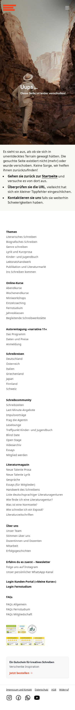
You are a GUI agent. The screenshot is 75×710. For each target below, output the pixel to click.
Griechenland (15, 374)
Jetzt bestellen (19, 673)
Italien (10, 369)
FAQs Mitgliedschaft (19, 614)
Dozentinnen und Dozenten (24, 541)
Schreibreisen (15, 354)
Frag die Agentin (17, 420)
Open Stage (13, 440)
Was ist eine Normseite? (21, 504)
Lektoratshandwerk (18, 262)
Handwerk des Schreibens (23, 489)
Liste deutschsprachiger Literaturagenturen (34, 494)
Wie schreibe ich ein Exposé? (24, 509)
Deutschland (14, 359)
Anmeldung (13, 344)
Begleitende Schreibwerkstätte (26, 318)
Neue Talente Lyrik (18, 474)
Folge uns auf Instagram (22, 567)
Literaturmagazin (17, 464)
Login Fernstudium (19, 586)
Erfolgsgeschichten (18, 551)
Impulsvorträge (16, 415)
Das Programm (15, 334)
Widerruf (64, 689)
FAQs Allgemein (16, 604)
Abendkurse (14, 288)
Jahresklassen (15, 313)
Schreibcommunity (18, 400)
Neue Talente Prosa (18, 469)
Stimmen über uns (18, 536)
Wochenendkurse (17, 293)
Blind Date (13, 435)
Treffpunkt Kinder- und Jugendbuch (29, 430)
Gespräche (13, 479)
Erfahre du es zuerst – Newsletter (28, 562)
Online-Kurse (14, 283)
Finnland (12, 384)
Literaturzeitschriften (19, 514)
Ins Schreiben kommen (21, 272)
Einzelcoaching (16, 303)
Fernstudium (14, 308)
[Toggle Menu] (67, 8)
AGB (53, 689)
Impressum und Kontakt (19, 689)
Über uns (12, 526)
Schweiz (11, 389)
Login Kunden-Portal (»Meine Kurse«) (31, 581)
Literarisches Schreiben (21, 237)
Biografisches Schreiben (21, 242)
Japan (9, 379)
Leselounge (13, 425)
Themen (11, 232)
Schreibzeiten (15, 405)
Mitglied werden (17, 455)
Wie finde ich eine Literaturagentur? (29, 499)
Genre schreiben (17, 247)
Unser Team (14, 531)
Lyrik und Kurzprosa (19, 252)
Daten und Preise (17, 339)
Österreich (13, 364)
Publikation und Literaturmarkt (26, 267)
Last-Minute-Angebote (20, 410)
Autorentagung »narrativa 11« (26, 329)
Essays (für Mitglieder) (20, 484)
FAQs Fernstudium (18, 609)
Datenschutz (41, 689)
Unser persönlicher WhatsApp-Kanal (29, 572)
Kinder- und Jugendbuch (22, 257)
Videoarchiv (13, 445)
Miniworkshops (16, 298)
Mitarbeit (12, 546)
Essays (10, 450)
